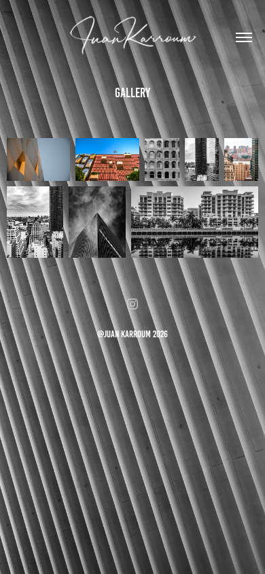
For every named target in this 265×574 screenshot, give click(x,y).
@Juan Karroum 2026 (132, 334)
